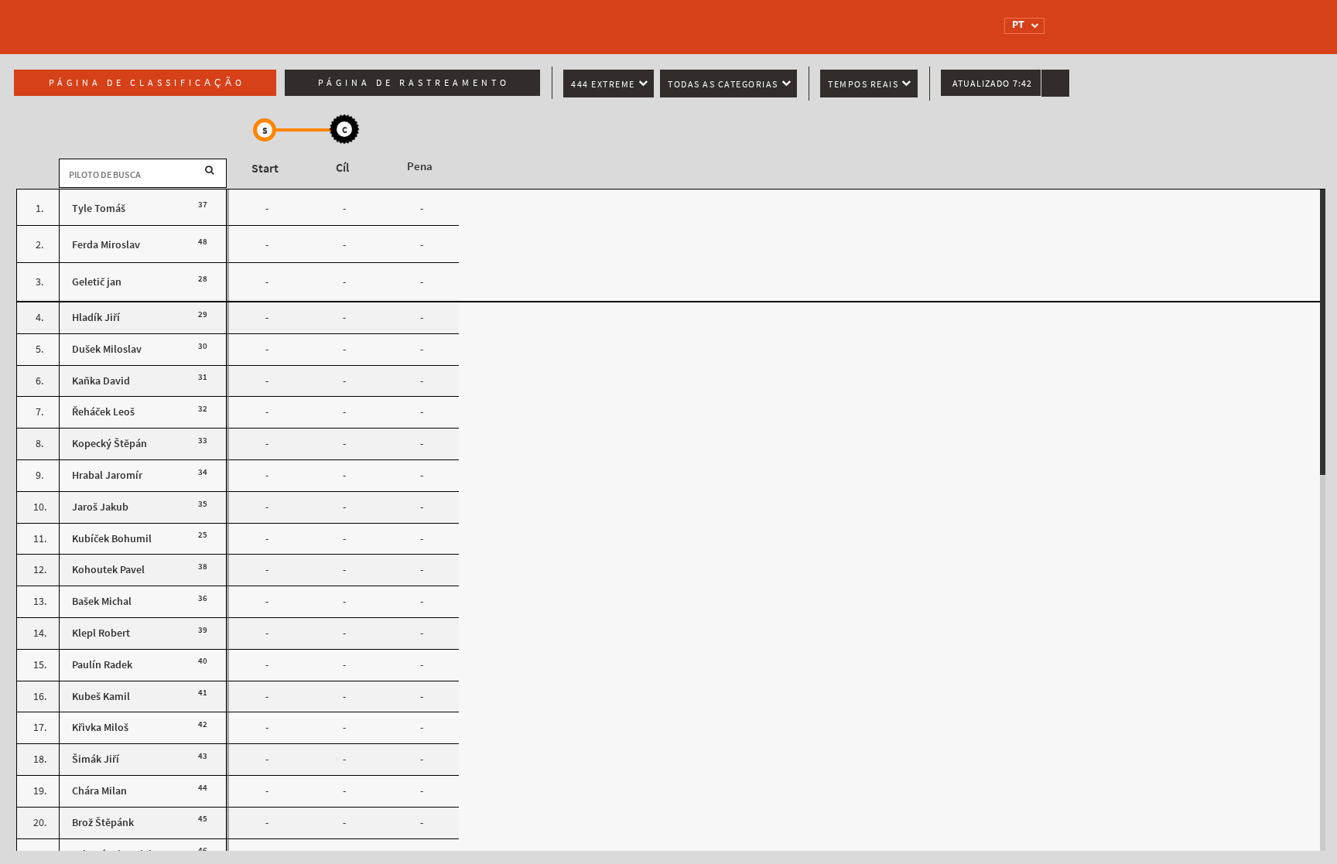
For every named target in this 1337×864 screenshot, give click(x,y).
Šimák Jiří (95, 759)
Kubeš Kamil (101, 696)
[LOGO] (363, 19)
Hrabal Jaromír (107, 475)
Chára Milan (99, 791)
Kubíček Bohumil (112, 538)
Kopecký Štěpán (109, 443)
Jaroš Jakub (100, 507)
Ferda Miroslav (106, 244)
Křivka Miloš (100, 727)
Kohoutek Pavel (108, 569)
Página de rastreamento (414, 83)
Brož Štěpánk (103, 822)
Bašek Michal (102, 601)
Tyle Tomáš (98, 208)
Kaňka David (101, 381)
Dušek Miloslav (107, 349)
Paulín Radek (102, 664)
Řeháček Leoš (103, 412)
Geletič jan (96, 282)
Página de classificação (147, 83)
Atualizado (992, 83)
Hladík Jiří (96, 317)
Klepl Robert (101, 633)
